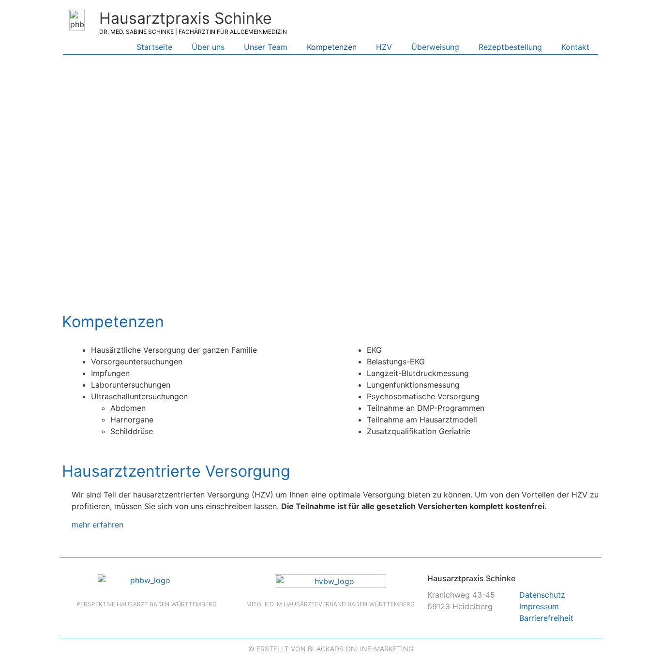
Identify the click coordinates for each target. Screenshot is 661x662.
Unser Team (265, 47)
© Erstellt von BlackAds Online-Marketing (330, 649)
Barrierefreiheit (546, 618)
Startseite (154, 47)
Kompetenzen (332, 47)
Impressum (539, 606)
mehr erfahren (97, 524)
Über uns (208, 47)
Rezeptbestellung (510, 47)
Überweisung (435, 47)
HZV (384, 47)
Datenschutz (542, 595)
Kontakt (575, 47)
